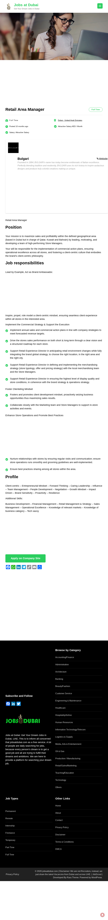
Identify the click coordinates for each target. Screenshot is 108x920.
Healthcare (60, 708)
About (58, 813)
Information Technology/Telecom (70, 729)
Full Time (9, 854)
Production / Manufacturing (67, 758)
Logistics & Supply (64, 737)
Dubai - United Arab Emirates (70, 120)
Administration (62, 664)
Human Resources (64, 722)
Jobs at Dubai (26, 5)
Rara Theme (73, 877)
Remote (9, 818)
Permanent (10, 811)
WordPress (96, 877)
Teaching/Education (64, 773)
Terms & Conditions (64, 842)
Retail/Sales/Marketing (66, 765)
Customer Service (63, 693)
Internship (10, 826)
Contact (59, 820)
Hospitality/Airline (63, 715)
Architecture (61, 672)
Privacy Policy (62, 827)
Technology (60, 780)
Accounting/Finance (64, 657)
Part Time (9, 847)
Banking (59, 679)
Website (103, 158)
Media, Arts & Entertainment (68, 744)
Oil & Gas (59, 751)
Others (58, 787)
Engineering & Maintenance (68, 701)
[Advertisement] (54, 87)
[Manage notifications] (102, 915)
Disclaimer (60, 835)
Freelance (10, 833)
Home (58, 806)
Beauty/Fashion (62, 686)
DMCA (58, 849)
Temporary (10, 840)
